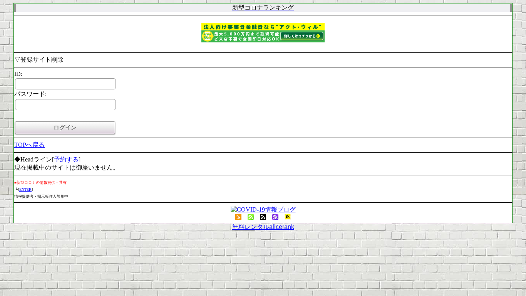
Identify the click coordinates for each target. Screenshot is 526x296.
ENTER (25, 189)
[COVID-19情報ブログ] (263, 209)
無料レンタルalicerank (263, 227)
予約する (66, 159)
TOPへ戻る (29, 144)
